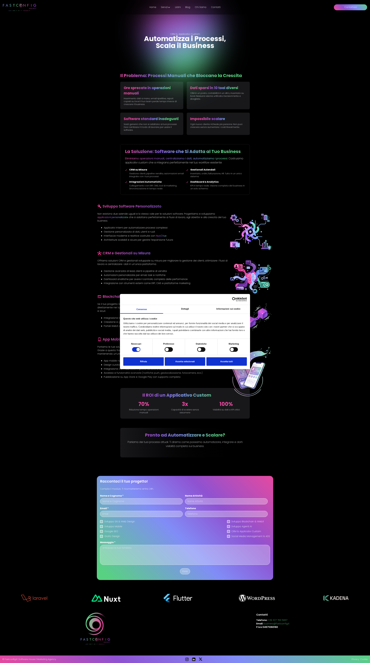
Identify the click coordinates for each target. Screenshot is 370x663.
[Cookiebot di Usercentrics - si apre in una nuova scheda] (234, 299)
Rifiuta (143, 361)
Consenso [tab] (141, 309)
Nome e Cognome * (112, 495)
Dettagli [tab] (185, 308)
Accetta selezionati (185, 361)
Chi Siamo (200, 7)
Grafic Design (112, 536)
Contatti (216, 7)
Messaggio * (107, 542)
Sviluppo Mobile (113, 526)
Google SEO (111, 531)
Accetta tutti (226, 361)
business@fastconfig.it (276, 623)
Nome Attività (193, 495)
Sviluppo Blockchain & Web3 (247, 521)
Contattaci (350, 7)
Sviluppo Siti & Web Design (119, 521)
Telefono (190, 508)
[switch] (169, 349)
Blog (187, 7)
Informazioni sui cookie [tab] (228, 308)
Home (152, 7)
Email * (104, 508)
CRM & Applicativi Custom (246, 531)
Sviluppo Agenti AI (241, 526)
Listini (178, 7)
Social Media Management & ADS (250, 536)
